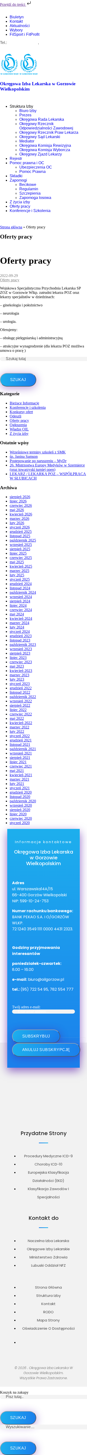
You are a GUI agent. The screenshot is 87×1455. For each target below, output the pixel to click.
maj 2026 (17, 510)
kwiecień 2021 (21, 775)
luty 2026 (17, 523)
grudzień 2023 (21, 636)
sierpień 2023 (20, 653)
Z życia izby (19, 433)
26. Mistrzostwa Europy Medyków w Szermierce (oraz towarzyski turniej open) (47, 467)
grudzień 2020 (21, 792)
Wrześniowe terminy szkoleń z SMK (38, 452)
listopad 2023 (20, 640)
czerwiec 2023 (21, 662)
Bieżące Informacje (24, 403)
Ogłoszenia (18, 425)
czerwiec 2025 (21, 558)
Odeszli (15, 416)
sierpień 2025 (20, 549)
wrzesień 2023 (21, 649)
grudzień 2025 (21, 532)
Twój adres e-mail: (26, 1007)
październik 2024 (23, 592)
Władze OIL (19, 429)
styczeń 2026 (20, 527)
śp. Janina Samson (24, 456)
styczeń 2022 (20, 736)
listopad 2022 (20, 692)
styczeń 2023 (20, 684)
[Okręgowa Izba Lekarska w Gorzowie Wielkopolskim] (9, 74)
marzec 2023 (19, 675)
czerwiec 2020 (21, 818)
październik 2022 (23, 697)
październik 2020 (23, 801)
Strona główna (11, 227)
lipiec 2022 (18, 710)
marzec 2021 (19, 779)
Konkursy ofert (21, 412)
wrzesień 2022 (21, 701)
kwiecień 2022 (21, 723)
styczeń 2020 (20, 823)
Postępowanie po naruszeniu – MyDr (38, 461)
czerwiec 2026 (21, 505)
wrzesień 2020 (21, 805)
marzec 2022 (19, 727)
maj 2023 (17, 666)
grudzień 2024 (21, 584)
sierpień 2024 (20, 601)
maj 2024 (17, 614)
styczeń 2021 (20, 788)
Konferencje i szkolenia (28, 407)
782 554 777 (50, 43)
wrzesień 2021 (21, 753)
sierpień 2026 (20, 497)
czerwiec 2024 (21, 610)
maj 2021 (17, 771)
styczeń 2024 (20, 631)
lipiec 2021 (18, 762)
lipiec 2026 (18, 501)
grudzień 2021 (21, 740)
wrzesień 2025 (21, 545)
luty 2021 (17, 784)
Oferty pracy (9, 280)
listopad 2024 (20, 588)
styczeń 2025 (20, 579)
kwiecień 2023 (21, 671)
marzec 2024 (19, 623)
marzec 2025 (19, 571)
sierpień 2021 (20, 758)
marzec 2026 (19, 518)
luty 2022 (17, 731)
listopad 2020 (20, 797)
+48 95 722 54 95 (23, 43)
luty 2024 (17, 627)
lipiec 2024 (18, 605)
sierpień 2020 (20, 810)
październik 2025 (23, 540)
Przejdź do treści (13, 4)
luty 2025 (17, 575)
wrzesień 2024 (21, 597)
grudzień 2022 (21, 688)
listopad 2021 (20, 744)
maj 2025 (17, 562)
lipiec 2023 (18, 658)
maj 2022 (17, 718)
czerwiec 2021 (21, 766)
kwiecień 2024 (21, 618)
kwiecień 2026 (21, 514)
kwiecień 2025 (21, 566)
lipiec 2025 (18, 553)
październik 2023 (23, 645)
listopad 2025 (20, 536)
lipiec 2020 (18, 814)
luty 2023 (17, 679)
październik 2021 (23, 749)
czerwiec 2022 (21, 714)
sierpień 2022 (20, 705)
